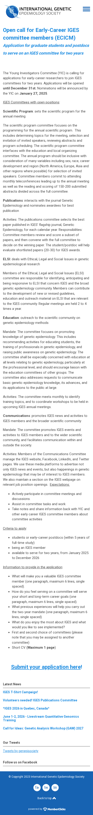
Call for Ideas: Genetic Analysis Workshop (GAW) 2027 (43, 728)
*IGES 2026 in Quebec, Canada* (26, 708)
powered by (35, 809)
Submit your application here (46, 667)
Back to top (44, 798)
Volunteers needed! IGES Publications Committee (40, 700)
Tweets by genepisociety (20, 751)
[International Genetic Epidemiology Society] (38, 19)
